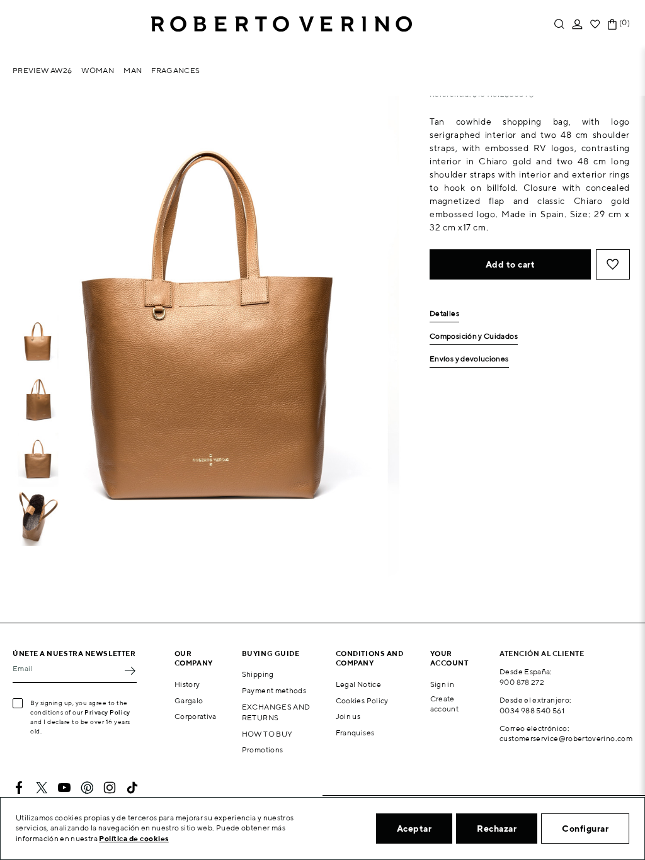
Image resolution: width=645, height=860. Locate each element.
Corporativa (195, 716)
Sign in (442, 684)
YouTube (64, 787)
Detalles (444, 314)
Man (132, 70)
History (187, 684)
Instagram (109, 787)
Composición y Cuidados (474, 336)
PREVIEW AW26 (42, 70)
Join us (348, 716)
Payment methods (274, 690)
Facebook (19, 787)
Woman (97, 70)
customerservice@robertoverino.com (565, 738)
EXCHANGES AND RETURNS (276, 712)
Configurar (585, 828)
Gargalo (188, 700)
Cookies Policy (362, 700)
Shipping (258, 674)
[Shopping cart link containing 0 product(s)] (612, 24)
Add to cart (510, 264)
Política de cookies (134, 838)
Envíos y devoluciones (469, 359)
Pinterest (87, 787)
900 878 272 (521, 682)
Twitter (41, 787)
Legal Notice (358, 684)
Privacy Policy (107, 712)
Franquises (355, 732)
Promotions (262, 749)
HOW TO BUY (267, 733)
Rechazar (497, 828)
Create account (444, 704)
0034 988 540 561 (531, 710)
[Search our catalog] (559, 24)
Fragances (175, 70)
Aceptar (414, 828)
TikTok (132, 787)
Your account (449, 658)
